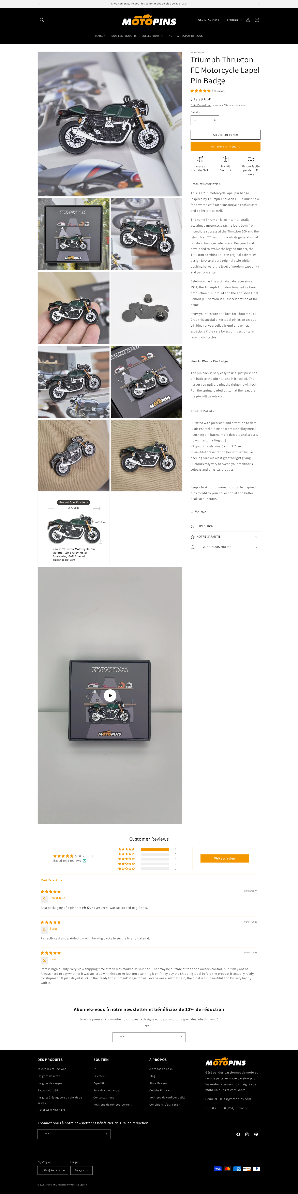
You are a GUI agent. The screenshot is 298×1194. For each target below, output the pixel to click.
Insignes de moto (49, 1076)
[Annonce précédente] (38, 4)
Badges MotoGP (48, 1090)
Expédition (100, 1083)
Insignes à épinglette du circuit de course (60, 1100)
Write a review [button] (225, 858)
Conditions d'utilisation (164, 1104)
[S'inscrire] (180, 1037)
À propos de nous (161, 1069)
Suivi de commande (106, 1090)
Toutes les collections (52, 1069)
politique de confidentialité (167, 1097)
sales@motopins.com (235, 1099)
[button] (42, 19)
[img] (51, 892)
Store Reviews (158, 1083)
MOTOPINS (51, 1184)
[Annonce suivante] (259, 4)
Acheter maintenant (225, 146)
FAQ (96, 1069)
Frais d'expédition (201, 105)
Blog (152, 1076)
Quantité (196, 112)
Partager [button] (200, 511)
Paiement (99, 1076)
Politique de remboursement (112, 1104)
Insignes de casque (50, 1083)
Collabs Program (160, 1090)
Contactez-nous (103, 1097)
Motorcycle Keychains (52, 1109)
